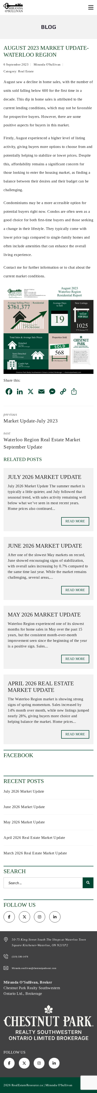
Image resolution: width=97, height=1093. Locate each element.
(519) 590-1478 (20, 956)
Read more (75, 521)
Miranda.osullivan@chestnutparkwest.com (34, 968)
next (42, 440)
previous (31, 418)
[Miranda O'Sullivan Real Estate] (11, 7)
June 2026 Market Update (45, 546)
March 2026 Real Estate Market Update (35, 853)
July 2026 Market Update (44, 477)
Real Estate (26, 71)
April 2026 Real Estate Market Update (34, 838)
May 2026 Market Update (44, 615)
